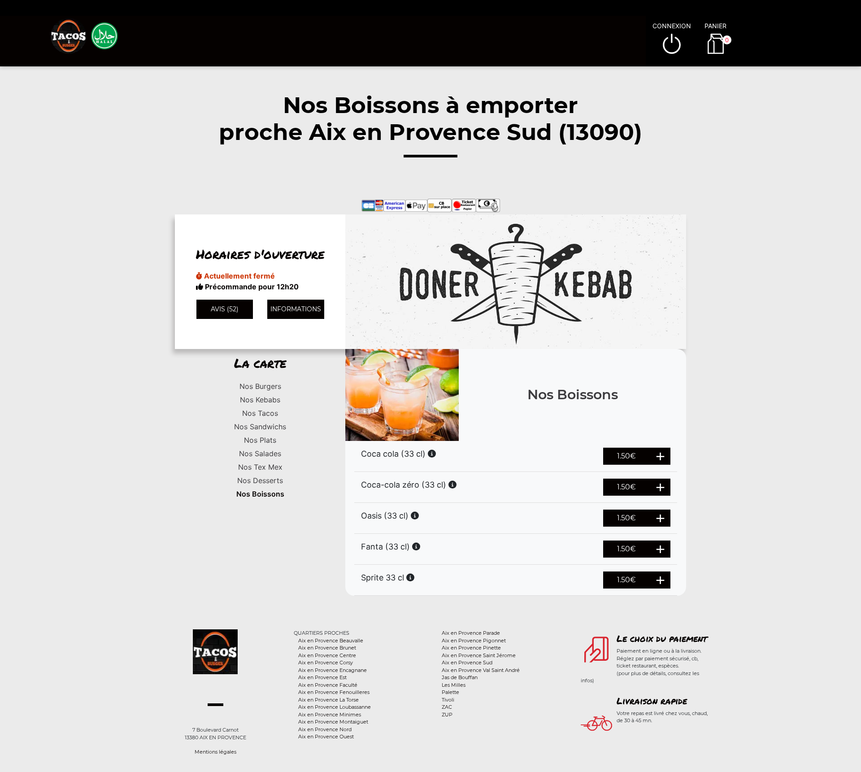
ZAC (447, 707)
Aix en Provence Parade (471, 633)
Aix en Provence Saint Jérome (479, 655)
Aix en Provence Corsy (325, 662)
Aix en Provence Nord (325, 729)
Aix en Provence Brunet (327, 648)
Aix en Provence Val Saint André (481, 670)
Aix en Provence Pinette (471, 648)
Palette (450, 692)
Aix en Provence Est (322, 677)
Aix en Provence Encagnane (332, 670)
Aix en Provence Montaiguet (333, 722)
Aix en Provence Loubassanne (334, 707)
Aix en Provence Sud (467, 662)
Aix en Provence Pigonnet (474, 640)
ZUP (447, 714)
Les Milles (453, 685)
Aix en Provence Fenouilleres (334, 692)
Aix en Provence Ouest (326, 736)
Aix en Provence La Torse (328, 700)
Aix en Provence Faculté (327, 685)
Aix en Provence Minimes (329, 714)
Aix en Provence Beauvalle (330, 640)
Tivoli (448, 700)
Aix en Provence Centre (327, 655)
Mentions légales (215, 752)
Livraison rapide (652, 700)
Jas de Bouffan (460, 677)
